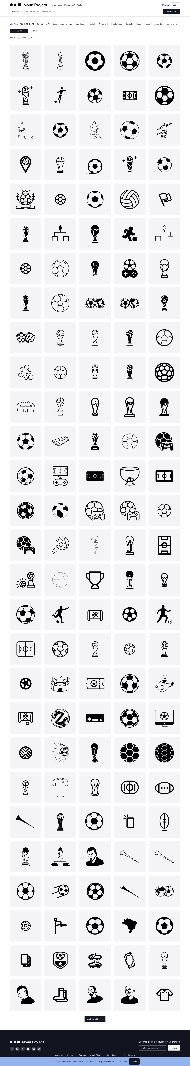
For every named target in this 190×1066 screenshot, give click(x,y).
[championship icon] (25, 199)
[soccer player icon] (164, 614)
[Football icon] (129, 61)
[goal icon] (60, 753)
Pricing (165, 5)
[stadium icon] (25, 407)
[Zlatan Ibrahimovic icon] (95, 995)
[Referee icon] (164, 683)
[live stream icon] (164, 718)
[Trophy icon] (95, 580)
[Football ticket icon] (95, 683)
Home (53, 5)
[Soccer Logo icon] (60, 960)
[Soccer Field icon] (129, 95)
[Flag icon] (164, 199)
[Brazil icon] (129, 925)
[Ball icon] (95, 95)
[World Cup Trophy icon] (95, 753)
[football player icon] (95, 545)
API (73, 5)
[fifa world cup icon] (25, 61)
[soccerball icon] (25, 441)
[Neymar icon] (25, 995)
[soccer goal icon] (95, 614)
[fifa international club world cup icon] (60, 61)
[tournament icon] (60, 234)
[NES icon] (95, 718)
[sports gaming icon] (129, 510)
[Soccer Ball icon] (164, 164)
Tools (79, 5)
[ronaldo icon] (25, 130)
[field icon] (164, 545)
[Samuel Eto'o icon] (129, 995)
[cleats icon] (95, 960)
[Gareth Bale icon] (95, 856)
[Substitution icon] (129, 960)
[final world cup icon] (60, 856)
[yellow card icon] (129, 822)
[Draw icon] (129, 476)
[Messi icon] (95, 130)
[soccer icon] (60, 95)
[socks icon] (60, 995)
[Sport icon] (95, 61)
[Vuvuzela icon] (25, 822)
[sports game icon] (129, 268)
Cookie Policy (81, 1061)
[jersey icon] (60, 787)
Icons (60, 5)
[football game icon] (164, 441)
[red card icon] (25, 960)
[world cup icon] (25, 95)
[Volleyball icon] (129, 199)
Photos (67, 5)
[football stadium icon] (95, 476)
